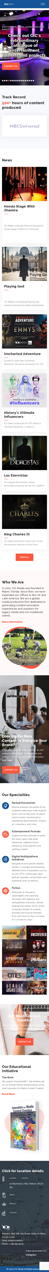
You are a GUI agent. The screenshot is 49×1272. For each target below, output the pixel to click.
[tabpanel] (24, 47)
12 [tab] (25, 80)
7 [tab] (15, 80)
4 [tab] (9, 80)
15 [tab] (31, 80)
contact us (24, 1042)
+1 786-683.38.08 (16, 1244)
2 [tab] (4, 80)
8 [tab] (17, 80)
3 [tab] (6, 80)
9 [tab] (19, 80)
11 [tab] (23, 80)
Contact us (10, 66)
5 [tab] (11, 80)
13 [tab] (27, 80)
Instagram (31, 1255)
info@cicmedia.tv (15, 1240)
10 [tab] (21, 80)
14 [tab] (29, 80)
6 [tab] (13, 80)
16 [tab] (33, 80)
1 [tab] (2, 80)
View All (24, 557)
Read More (8, 1094)
